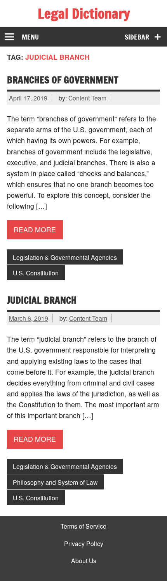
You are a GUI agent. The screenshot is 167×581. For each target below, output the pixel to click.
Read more (35, 229)
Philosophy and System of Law (55, 482)
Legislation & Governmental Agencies (65, 257)
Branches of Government (62, 79)
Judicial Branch (42, 300)
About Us (83, 561)
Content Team (87, 97)
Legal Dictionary (84, 13)
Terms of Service (83, 526)
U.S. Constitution (36, 272)
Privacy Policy (83, 544)
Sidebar (137, 37)
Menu (30, 37)
